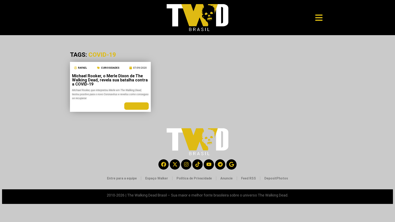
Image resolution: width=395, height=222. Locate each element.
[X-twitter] (175, 164)
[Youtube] (209, 164)
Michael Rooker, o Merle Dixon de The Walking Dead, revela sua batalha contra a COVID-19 (110, 80)
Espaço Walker (156, 178)
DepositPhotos (276, 178)
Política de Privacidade (194, 178)
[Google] (231, 164)
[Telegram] (220, 164)
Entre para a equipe (122, 178)
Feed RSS (248, 178)
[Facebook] (163, 164)
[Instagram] (186, 164)
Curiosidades (110, 67)
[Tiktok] (197, 164)
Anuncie (226, 178)
